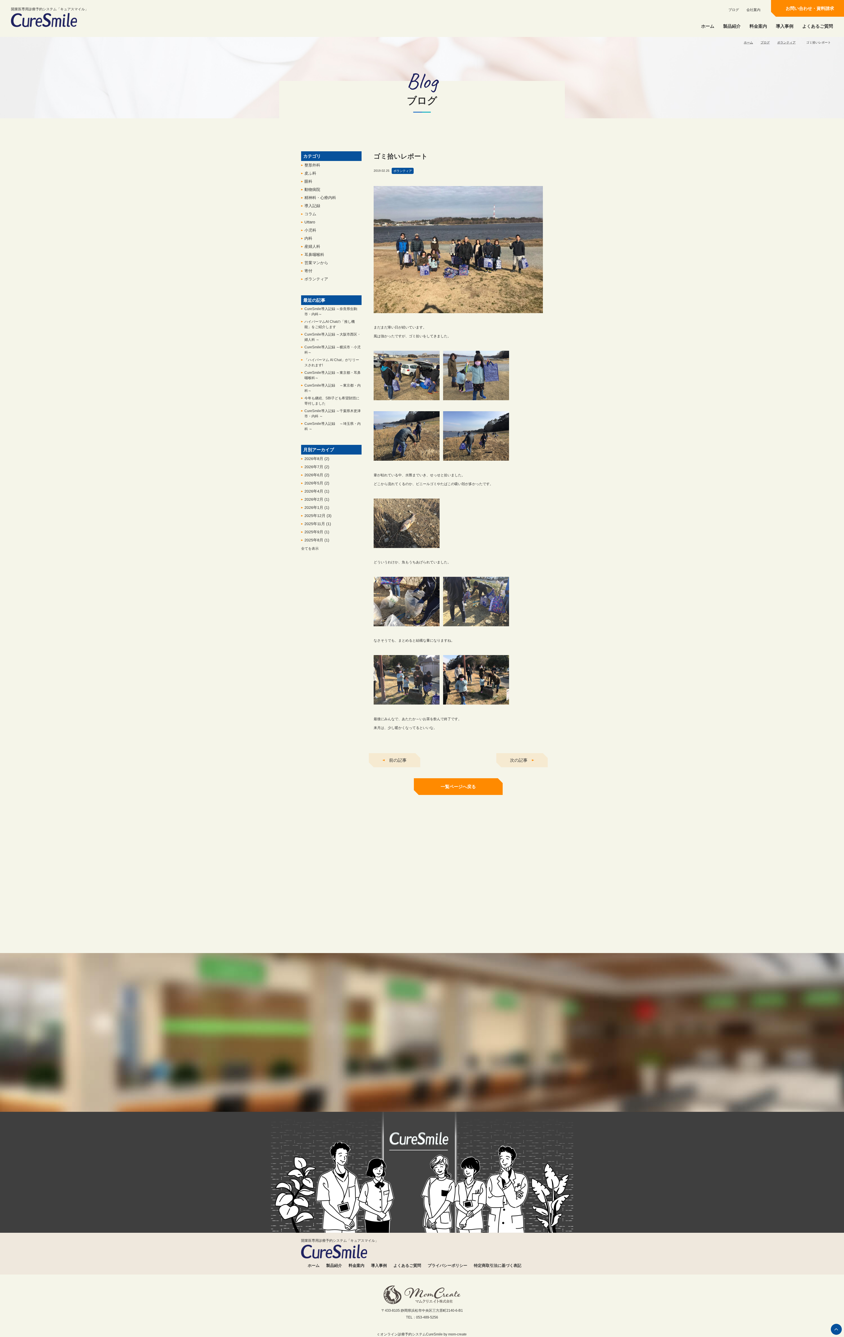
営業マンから (316, 263)
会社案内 (753, 10)
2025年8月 (316, 540)
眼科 (308, 181)
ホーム (707, 26)
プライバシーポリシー (447, 1265)
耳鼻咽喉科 (314, 254)
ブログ (733, 10)
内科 (308, 238)
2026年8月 (316, 459)
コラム (310, 214)
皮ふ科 (310, 173)
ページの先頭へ (836, 1329)
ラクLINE (633, 951)
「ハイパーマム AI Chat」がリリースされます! (331, 362)
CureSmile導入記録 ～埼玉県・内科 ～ (332, 426)
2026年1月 (316, 507)
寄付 (308, 271)
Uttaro (309, 222)
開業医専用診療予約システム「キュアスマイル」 (49, 9)
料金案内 (758, 26)
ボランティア (786, 42)
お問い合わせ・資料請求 (810, 8)
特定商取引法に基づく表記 (497, 1265)
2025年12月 (317, 515)
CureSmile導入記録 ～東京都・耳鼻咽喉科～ (332, 375)
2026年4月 (316, 491)
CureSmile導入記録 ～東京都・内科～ (332, 388)
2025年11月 (317, 524)
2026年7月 (316, 467)
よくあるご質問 (817, 26)
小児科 (310, 230)
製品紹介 (732, 26)
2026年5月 (316, 483)
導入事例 (784, 26)
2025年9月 (316, 532)
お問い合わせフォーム (462, 1092)
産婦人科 (312, 246)
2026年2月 (316, 499)
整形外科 (312, 165)
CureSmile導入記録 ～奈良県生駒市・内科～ (330, 311)
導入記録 (312, 206)
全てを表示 (310, 548)
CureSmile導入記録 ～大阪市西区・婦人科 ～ (332, 337)
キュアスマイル (210, 951)
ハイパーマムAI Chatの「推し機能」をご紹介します (329, 324)
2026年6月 (316, 475)
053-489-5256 (379, 1092)
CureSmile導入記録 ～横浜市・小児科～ (332, 349)
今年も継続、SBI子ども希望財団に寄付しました (331, 400)
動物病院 (312, 189)
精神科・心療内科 (320, 197)
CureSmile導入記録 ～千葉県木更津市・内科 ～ (332, 413)
